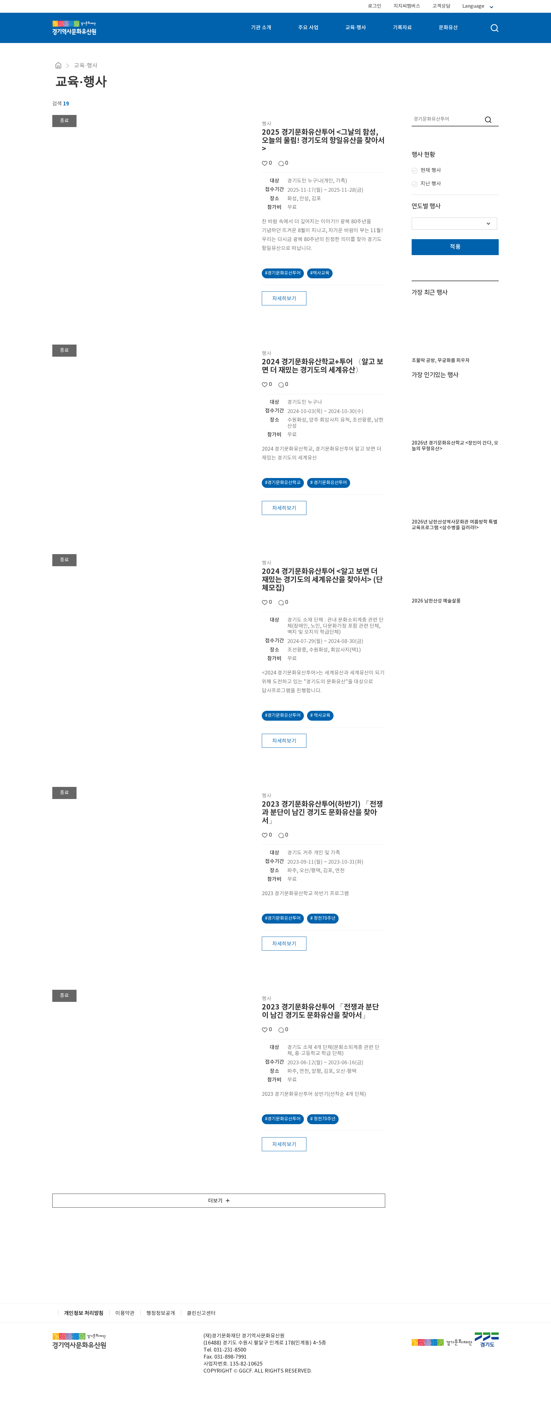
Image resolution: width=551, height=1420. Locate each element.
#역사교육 (319, 273)
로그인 (374, 6)
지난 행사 (431, 184)
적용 (455, 247)
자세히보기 (284, 299)
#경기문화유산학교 (283, 482)
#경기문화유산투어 (283, 273)
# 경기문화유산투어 (328, 482)
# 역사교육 (320, 715)
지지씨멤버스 (406, 6)
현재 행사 (431, 170)
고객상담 (441, 6)
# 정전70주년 (322, 918)
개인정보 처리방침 (84, 1313)
